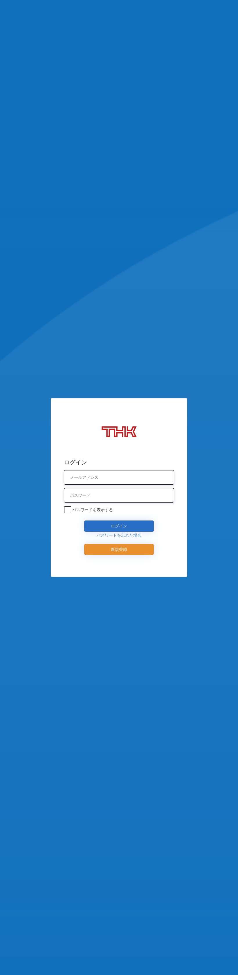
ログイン (119, 526)
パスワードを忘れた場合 (119, 535)
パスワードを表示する (92, 509)
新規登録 (119, 549)
